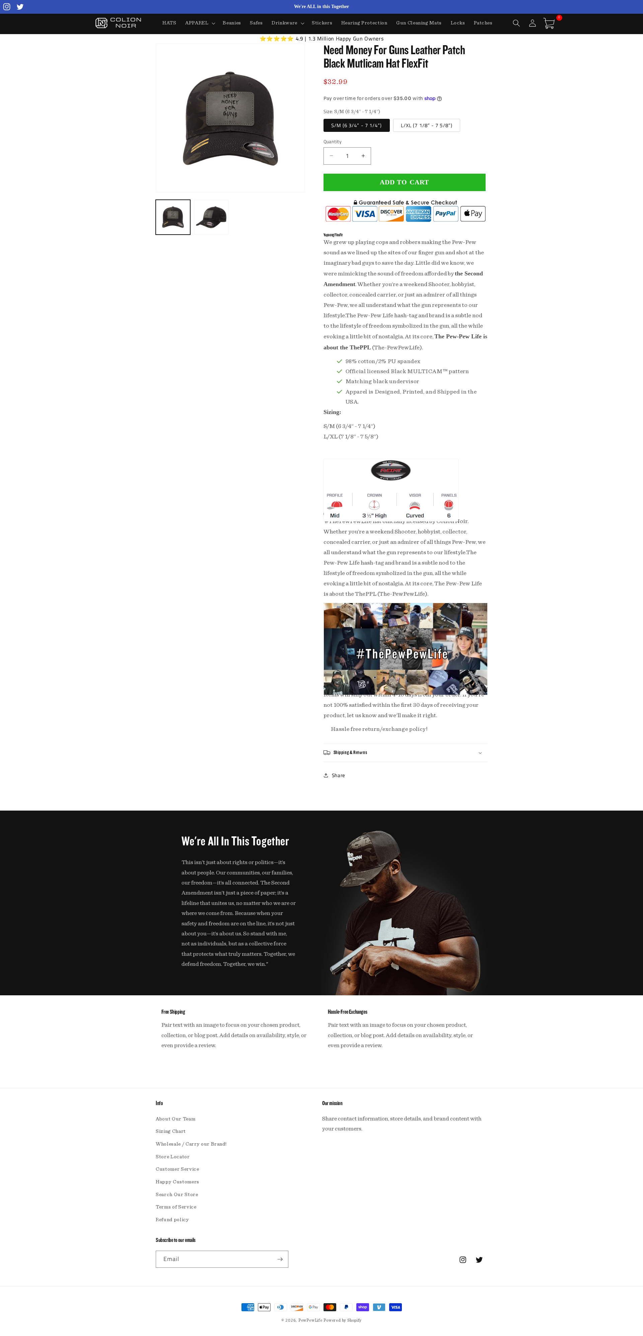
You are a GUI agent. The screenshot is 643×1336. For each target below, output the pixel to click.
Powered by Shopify (343, 1320)
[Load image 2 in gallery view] (211, 217)
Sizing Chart (171, 1131)
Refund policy (172, 1219)
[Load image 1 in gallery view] (173, 217)
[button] (200, 23)
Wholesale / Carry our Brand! (191, 1144)
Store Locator (173, 1156)
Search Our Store (177, 1194)
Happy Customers (177, 1181)
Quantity (333, 141)
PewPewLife (310, 1320)
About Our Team (175, 1118)
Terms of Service (176, 1206)
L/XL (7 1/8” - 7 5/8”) (426, 125)
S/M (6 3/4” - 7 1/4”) (356, 125)
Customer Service (177, 1169)
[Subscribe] (280, 1259)
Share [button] (338, 775)
